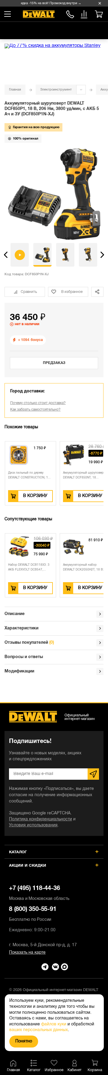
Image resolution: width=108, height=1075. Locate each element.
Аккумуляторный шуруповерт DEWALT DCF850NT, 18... (84, 475)
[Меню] (7, 14)
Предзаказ (54, 363)
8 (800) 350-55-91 (70, 13)
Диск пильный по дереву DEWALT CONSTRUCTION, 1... (29, 475)
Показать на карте (27, 953)
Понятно (23, 1041)
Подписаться (93, 774)
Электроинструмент (56, 89)
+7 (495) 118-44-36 (39, 893)
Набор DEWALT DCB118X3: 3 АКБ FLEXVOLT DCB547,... (29, 567)
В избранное (71, 291)
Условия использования (33, 825)
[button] (6, 255)
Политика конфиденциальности (40, 819)
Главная (15, 89)
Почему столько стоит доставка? (38, 403)
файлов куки (53, 1024)
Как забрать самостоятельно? (35, 409)
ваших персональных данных (38, 1030)
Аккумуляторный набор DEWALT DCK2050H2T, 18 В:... (84, 567)
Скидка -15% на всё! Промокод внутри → (47, 3)
